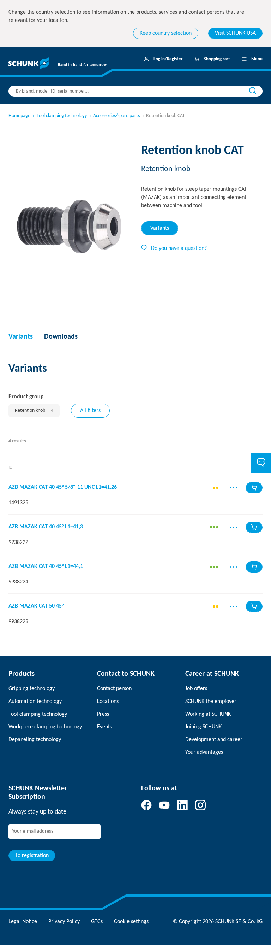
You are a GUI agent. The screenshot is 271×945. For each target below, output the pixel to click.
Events (104, 727)
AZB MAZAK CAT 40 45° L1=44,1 (45, 566)
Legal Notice (22, 922)
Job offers (196, 689)
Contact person (114, 689)
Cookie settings (131, 922)
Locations (108, 701)
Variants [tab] (159, 228)
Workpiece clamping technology (45, 727)
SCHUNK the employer (210, 701)
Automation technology (35, 701)
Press (103, 714)
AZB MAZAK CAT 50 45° (36, 606)
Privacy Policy (64, 922)
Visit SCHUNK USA (235, 33)
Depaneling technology (34, 739)
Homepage (19, 115)
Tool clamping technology (62, 115)
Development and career (213, 739)
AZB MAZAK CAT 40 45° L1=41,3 (45, 527)
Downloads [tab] (61, 336)
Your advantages (204, 752)
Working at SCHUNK (208, 714)
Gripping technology (31, 689)
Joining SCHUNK (203, 727)
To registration (32, 855)
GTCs (97, 922)
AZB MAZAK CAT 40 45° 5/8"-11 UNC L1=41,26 (62, 487)
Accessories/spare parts (116, 115)
